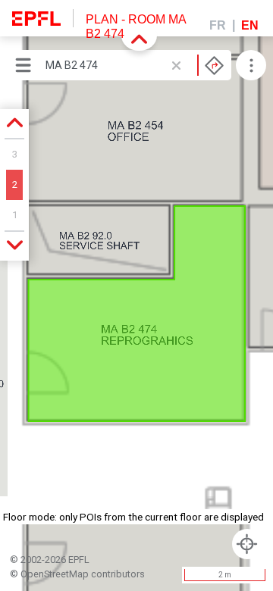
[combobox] (135, 65)
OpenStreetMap (54, 574)
